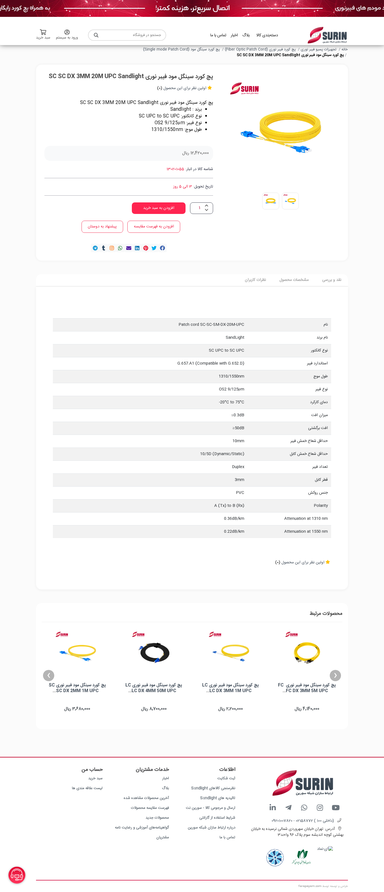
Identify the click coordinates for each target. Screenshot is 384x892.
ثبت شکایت (226, 778)
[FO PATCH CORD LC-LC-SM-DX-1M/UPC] (230, 653)
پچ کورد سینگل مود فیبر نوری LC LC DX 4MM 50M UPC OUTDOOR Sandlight (153, 691)
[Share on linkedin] (137, 248)
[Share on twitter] (154, 248)
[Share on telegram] (95, 248)
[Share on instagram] (112, 248)
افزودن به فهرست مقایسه (154, 226)
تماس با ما (227, 837)
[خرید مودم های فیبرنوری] (192, 8)
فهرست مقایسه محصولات (150, 808)
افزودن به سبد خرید (158, 208)
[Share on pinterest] (145, 248)
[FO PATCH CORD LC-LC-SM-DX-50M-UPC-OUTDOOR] (153, 653)
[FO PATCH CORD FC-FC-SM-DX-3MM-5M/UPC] (307, 653)
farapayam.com (310, 886)
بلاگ (165, 788)
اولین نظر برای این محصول (184, 88)
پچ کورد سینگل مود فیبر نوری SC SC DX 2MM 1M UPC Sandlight (77, 691)
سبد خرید (95, 778)
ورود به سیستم (67, 38)
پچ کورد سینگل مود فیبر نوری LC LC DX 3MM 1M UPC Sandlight (230, 691)
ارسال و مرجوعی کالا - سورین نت (210, 808)
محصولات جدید (157, 818)
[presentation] (335, 675)
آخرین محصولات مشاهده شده (146, 798)
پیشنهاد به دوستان (102, 226)
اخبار (165, 778)
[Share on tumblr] (103, 248)
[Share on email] (129, 248)
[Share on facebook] (162, 248)
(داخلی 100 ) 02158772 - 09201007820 (303, 821)
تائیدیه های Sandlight (217, 798)
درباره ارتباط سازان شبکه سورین (211, 828)
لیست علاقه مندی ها (87, 788)
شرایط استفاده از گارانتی (217, 818)
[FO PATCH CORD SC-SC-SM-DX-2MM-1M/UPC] (77, 653)
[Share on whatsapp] (120, 248)
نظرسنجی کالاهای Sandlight (213, 788)
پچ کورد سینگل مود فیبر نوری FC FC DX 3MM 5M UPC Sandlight (307, 691)
